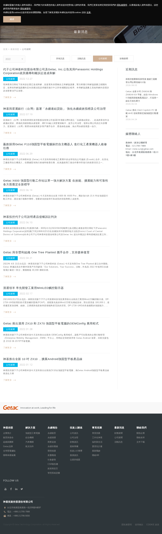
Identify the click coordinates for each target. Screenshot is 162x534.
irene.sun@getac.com (143, 149)
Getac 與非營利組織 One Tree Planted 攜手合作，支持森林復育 (46, 252)
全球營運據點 (9, 451)
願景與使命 (8, 437)
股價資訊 (74, 455)
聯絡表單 (141, 437)
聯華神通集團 (9, 455)
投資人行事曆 (76, 451)
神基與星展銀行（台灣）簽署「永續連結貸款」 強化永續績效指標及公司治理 (54, 108)
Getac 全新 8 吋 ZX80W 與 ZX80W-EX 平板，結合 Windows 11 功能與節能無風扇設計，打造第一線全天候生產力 (142, 96)
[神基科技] (10, 407)
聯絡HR (95, 455)
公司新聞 (103, 58)
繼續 (12, 19)
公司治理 (74, 437)
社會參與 (52, 459)
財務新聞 (124, 58)
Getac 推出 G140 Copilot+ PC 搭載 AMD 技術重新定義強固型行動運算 (142, 113)
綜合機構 (29, 437)
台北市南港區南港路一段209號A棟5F (24, 507)
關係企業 (141, 433)
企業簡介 (7, 433)
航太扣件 (29, 446)
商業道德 (52, 442)
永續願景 (52, 433)
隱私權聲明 (122, 5)
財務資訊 (74, 442)
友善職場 (52, 455)
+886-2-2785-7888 (21, 511)
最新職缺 (96, 451)
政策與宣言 (53, 468)
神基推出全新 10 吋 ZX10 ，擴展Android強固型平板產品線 (42, 359)
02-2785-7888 (139, 146)
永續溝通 (52, 437)
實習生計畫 (97, 446)
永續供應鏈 (53, 446)
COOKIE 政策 (152, 524)
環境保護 (52, 451)
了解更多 (7, 97)
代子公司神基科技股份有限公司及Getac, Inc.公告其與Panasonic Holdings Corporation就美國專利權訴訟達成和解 (53, 71)
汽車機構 (29, 442)
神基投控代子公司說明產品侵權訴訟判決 (30, 216)
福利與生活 (97, 442)
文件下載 (141, 442)
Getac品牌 (8, 446)
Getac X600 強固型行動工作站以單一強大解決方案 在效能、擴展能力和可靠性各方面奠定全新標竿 (55, 182)
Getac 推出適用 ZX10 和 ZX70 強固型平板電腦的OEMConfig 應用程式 (51, 323)
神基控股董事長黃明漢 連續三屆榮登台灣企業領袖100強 (141, 80)
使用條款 (139, 524)
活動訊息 (81, 58)
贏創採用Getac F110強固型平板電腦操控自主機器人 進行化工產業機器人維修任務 (55, 146)
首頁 (5, 49)
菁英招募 (96, 433)
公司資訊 (74, 433)
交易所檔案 (75, 459)
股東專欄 (74, 446)
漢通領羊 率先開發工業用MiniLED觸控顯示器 (33, 288)
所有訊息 (60, 58)
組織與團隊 (8, 442)
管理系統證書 (54, 473)
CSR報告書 (53, 464)
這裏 (89, 12)
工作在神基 (97, 437)
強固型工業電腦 (32, 433)
